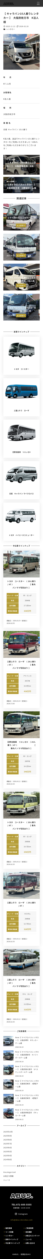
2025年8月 (7, 1140)
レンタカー (10, 29)
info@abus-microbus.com (22, 1220)
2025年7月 (7, 1144)
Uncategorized (9, 1172)
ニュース (6, 1180)
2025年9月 (7, 1136)
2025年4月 (7, 1155)
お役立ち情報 (8, 1176)
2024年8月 (7, 1159)
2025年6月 (7, 1147)
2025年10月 (8, 1132)
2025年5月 (7, 1151)
